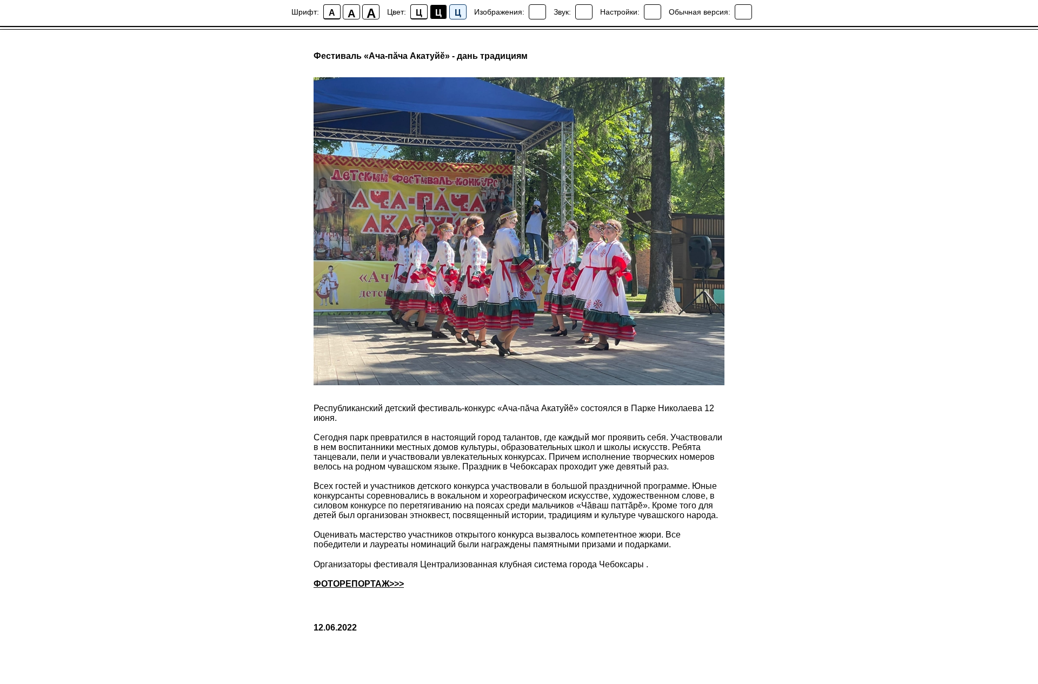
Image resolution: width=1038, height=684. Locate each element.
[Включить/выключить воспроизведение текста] (584, 11)
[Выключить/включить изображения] (537, 11)
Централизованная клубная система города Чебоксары (532, 564)
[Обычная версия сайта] (743, 11)
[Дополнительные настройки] (652, 11)
